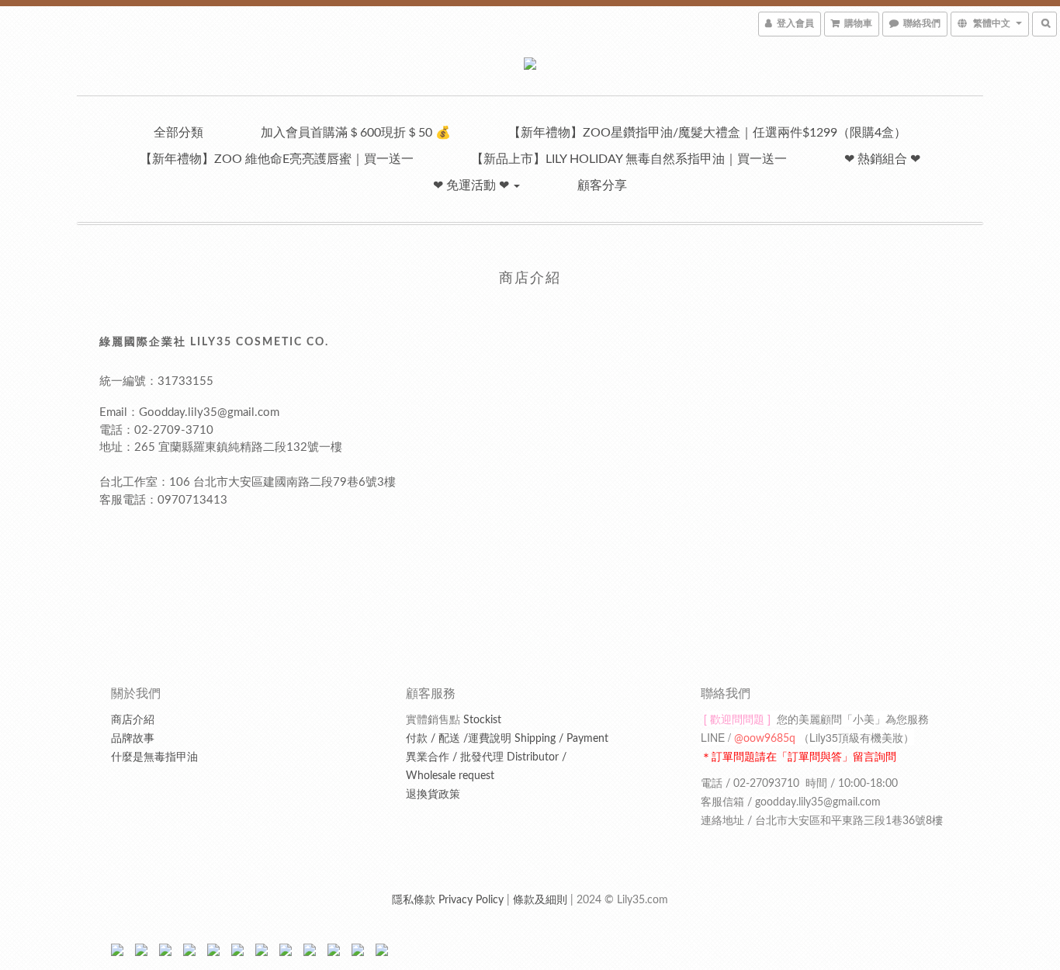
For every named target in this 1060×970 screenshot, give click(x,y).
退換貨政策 (433, 794)
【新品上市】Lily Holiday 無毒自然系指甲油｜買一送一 (629, 159)
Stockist (453, 720)
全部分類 (178, 132)
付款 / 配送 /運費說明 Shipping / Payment (507, 738)
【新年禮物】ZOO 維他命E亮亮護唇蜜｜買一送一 (277, 159)
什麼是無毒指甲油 (154, 757)
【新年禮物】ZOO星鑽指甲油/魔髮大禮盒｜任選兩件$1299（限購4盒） (707, 132)
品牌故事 (132, 738)
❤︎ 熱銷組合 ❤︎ (882, 159)
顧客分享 (602, 185)
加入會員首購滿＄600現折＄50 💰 (356, 132)
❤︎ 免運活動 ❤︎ (472, 185)
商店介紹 (132, 720)
